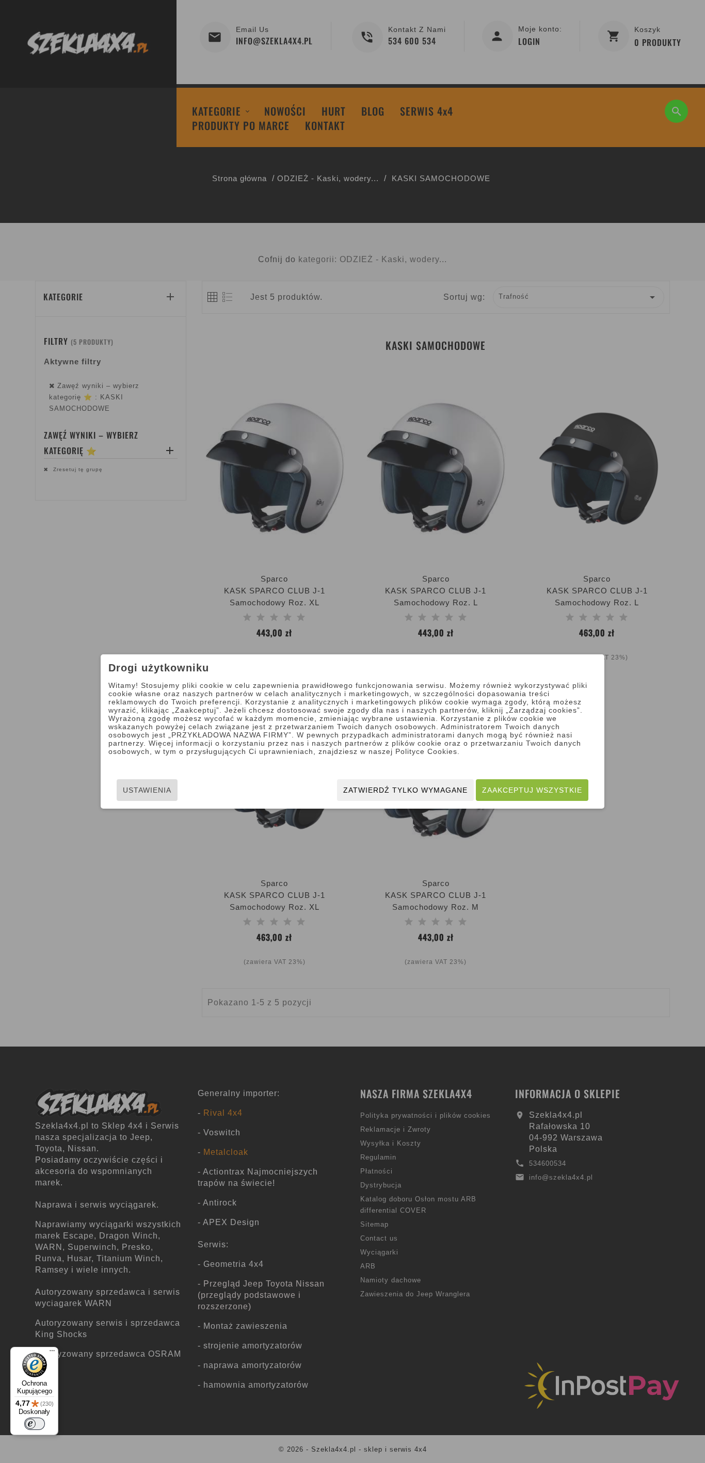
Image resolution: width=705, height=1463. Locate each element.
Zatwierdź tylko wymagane (405, 790)
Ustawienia (147, 790)
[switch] (34, 1424)
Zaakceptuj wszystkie (532, 790)
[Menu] (52, 1353)
